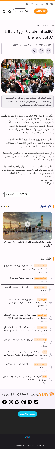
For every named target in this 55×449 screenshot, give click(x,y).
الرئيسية (50, 25)
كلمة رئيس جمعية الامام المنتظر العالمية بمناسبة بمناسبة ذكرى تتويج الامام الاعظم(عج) (27, 302)
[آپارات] (17, 402)
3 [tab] (4, 206)
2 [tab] (6, 206)
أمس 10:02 (43, 272)
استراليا (35, 25)
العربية (22, 11)
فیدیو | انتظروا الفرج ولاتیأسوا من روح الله (25, 341)
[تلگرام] (4, 402)
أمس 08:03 (43, 309)
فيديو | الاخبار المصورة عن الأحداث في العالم (25, 366)
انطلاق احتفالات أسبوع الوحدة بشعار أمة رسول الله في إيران (27, 243)
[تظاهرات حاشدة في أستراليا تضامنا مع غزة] (27, 76)
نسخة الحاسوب (27, 414)
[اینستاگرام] (11, 402)
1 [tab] (8, 206)
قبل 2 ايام (44, 371)
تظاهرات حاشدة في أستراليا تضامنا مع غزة (29, 35)
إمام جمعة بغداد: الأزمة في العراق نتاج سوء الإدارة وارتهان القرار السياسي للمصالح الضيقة (25, 329)
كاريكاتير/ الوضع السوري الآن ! (27, 278)
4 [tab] (1, 206)
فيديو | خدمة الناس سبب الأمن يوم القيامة (25, 289)
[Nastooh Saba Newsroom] (27, 437)
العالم (42, 25)
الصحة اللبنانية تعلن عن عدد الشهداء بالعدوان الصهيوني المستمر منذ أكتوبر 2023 (25, 317)
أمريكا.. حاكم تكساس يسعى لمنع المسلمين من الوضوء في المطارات (24, 378)
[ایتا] (23, 402)
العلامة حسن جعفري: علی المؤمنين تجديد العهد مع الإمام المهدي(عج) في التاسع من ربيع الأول (25, 353)
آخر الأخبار (45, 206)
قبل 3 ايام (44, 281)
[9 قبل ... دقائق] (27, 226)
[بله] (36, 402)
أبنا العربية (38, 11)
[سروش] (30, 402)
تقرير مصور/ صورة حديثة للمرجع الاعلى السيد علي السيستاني (25, 267)
